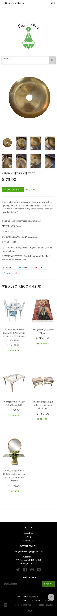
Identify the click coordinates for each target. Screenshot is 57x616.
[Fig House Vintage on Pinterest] (32, 571)
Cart (53, 3)
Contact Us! (28, 541)
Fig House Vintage (31, 596)
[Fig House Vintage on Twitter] (18, 571)
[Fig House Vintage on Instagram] (39, 571)
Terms (37, 600)
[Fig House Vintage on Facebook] (25, 571)
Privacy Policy (27, 600)
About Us (28, 533)
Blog (28, 537)
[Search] (52, 60)
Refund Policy (47, 600)
